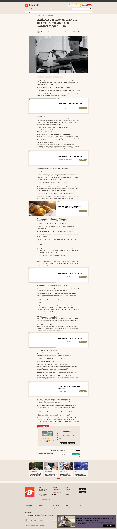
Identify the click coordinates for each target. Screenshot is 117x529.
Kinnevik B (61, 168)
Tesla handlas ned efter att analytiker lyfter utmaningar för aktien (54, 285)
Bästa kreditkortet (55, 503)
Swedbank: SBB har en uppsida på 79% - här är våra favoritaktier (54, 375)
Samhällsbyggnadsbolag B (65, 412)
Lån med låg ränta (69, 507)
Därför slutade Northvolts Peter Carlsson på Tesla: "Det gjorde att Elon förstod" (58, 293)
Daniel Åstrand (44, 31)
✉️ (48, 31)
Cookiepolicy (68, 494)
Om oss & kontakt (69, 491)
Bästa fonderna (41, 508)
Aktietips (40, 503)
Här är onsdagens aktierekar (45, 142)
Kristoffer (76, 514)
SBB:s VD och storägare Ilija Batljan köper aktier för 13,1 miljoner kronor (56, 405)
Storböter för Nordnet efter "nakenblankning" (49, 185)
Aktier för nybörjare (28, 505)
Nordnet (60, 223)
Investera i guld (81, 508)
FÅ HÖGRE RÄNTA (109, 525)
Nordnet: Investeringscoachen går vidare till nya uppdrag (52, 218)
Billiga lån (67, 505)
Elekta (59, 358)
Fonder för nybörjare (28, 507)
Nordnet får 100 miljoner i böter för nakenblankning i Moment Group (55, 193)
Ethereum (80, 507)
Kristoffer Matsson (55, 492)
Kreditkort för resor (55, 505)
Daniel (81, 514)
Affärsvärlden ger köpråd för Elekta (46, 325)
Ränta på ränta (27, 508)
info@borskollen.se (42, 495)
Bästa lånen (68, 503)
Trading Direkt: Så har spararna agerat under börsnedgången (53, 134)
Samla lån (67, 508)
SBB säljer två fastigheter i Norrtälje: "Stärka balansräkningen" (53, 399)
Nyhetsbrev (68, 489)
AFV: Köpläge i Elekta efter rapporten (47, 350)
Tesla (59, 300)
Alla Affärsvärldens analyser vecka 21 (47, 316)
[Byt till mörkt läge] (84, 5)
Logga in (89, 5)
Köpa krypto (81, 503)
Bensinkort (54, 508)
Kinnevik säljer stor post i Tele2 (45, 130)
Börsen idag (53, 239)
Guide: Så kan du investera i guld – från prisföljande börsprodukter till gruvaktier (43, 12)
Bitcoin (80, 505)
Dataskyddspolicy (77, 456)
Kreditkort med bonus (56, 507)
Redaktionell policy (69, 496)
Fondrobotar (41, 507)
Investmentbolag (41, 505)
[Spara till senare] (79, 32)
